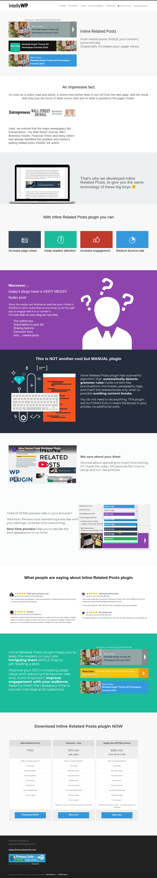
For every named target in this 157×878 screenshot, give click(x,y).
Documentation (95, 6)
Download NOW (30, 815)
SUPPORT (110, 6)
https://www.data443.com (22, 850)
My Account (125, 6)
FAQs (83, 6)
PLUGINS (72, 6)
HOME (63, 6)
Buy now (73, 815)
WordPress (50, 874)
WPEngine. (63, 874)
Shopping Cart (140, 6)
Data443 (35, 864)
